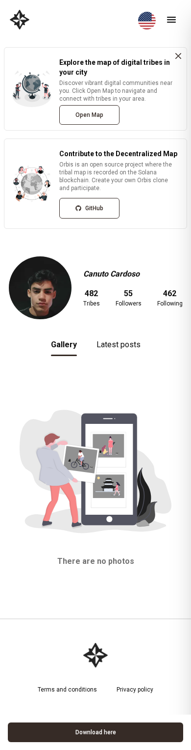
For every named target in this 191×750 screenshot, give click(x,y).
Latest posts (118, 344)
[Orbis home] (19, 19)
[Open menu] (171, 19)
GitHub (94, 208)
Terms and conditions (67, 689)
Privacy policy (135, 689)
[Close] (178, 56)
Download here (95, 732)
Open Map (89, 114)
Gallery (64, 344)
